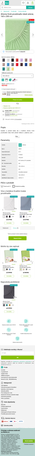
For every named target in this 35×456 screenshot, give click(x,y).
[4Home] (2, 11)
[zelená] (8, 69)
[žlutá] (12, 69)
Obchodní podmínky (6, 396)
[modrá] (10, 269)
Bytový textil (6, 11)
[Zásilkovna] (4, 421)
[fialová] (21, 60)
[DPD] (15, 421)
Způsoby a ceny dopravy (7, 389)
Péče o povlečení (5, 398)
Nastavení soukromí (6, 451)
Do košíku (9, 223)
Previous (3, 210)
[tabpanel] (17, 34)
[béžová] (24, 269)
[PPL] (21, 421)
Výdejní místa (4, 373)
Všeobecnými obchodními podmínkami (22, 361)
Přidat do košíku (17, 100)
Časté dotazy (4, 408)
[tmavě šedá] (26, 269)
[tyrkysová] (3, 69)
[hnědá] (26, 60)
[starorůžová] (3, 64)
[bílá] (8, 60)
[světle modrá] (8, 64)
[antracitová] (3, 60)
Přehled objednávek (6, 406)
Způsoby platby (5, 391)
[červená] (17, 60)
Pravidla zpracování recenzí (8, 414)
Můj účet (3, 404)
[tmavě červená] (17, 64)
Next (32, 210)
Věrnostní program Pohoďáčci (8, 387)
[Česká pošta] (11, 421)
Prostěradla (13, 11)
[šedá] (12, 64)
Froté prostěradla (22, 11)
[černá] (12, 60)
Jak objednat (4, 385)
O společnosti (4, 371)
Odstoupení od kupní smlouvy (8, 412)
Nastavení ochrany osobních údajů (10, 394)
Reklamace (4, 410)
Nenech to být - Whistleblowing (9, 379)
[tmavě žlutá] (30, 64)
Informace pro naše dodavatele (9, 377)
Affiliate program (5, 375)
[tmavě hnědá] (21, 64)
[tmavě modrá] (26, 64)
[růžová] (30, 60)
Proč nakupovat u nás (6, 392)
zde (18, 453)
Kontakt (3, 370)
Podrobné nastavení (29, 444)
